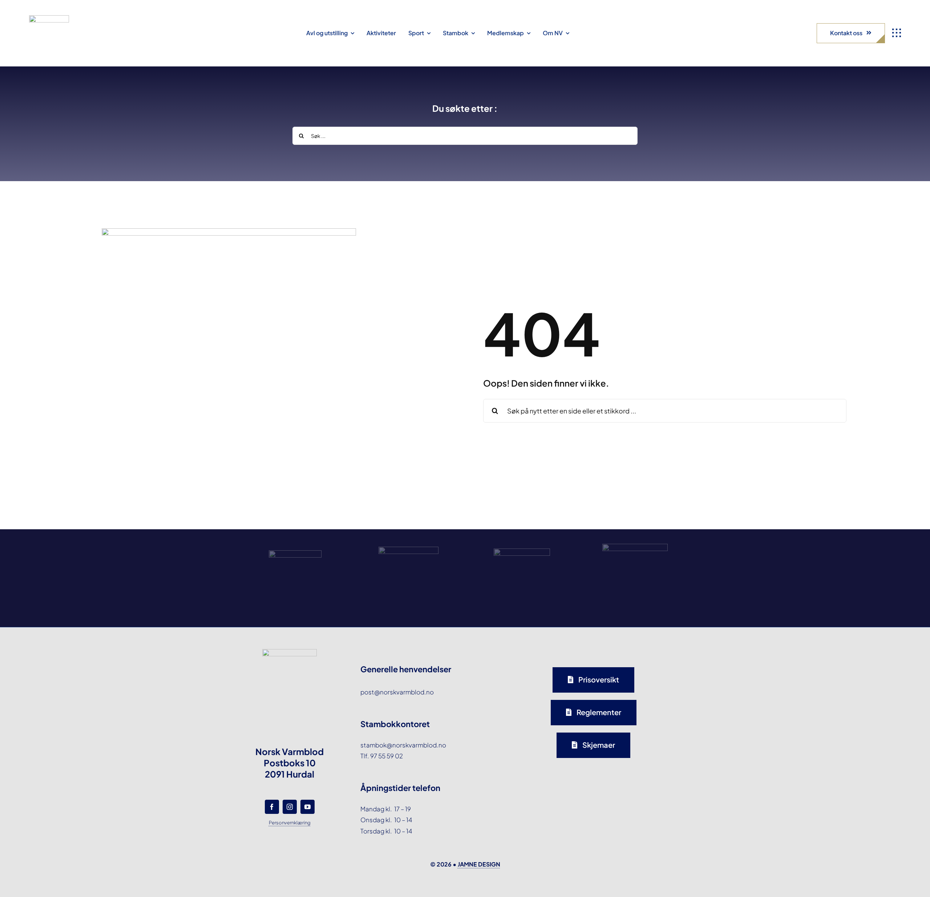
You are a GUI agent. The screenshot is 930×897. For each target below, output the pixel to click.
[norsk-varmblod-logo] (49, 18)
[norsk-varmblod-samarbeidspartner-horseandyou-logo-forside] (635, 547)
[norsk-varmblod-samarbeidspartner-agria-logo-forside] (295, 553)
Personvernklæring (290, 822)
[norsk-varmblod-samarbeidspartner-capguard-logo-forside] (522, 551)
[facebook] (272, 807)
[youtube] (307, 807)
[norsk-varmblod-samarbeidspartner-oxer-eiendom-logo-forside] (408, 550)
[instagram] (290, 807)
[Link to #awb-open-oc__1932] (896, 33)
